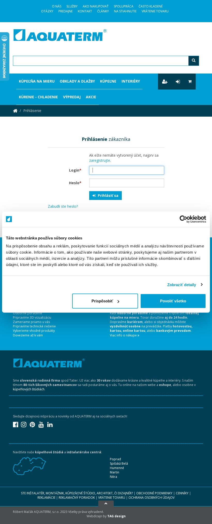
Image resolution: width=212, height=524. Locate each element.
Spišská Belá (119, 463)
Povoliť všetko (173, 301)
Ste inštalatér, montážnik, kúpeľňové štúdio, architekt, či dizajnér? (77, 493)
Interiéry (131, 81)
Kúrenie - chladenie (38, 96)
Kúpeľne (108, 81)
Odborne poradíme (27, 313)
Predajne (65, 11)
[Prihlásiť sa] (178, 82)
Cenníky (182, 493)
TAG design (116, 516)
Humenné (117, 468)
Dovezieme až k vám (28, 335)
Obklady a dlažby (77, 81)
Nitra (113, 476)
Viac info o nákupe (124, 335)
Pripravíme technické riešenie (34, 326)
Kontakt (85, 11)
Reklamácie (46, 497)
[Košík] (190, 82)
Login (75, 170)
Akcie (91, 96)
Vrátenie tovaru (155, 11)
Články (103, 11)
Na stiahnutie (125, 11)
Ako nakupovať (96, 6)
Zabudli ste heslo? (63, 206)
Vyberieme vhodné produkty (34, 330)
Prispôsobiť (102, 301)
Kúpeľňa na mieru (37, 81)
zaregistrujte (99, 160)
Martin (114, 472)
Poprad (115, 459)
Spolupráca (123, 6)
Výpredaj (72, 96)
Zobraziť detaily (181, 284)
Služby (72, 6)
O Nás (56, 6)
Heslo (75, 182)
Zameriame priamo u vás (31, 322)
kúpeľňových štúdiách (28, 389)
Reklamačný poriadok (77, 497)
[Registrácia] (165, 82)
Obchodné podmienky (154, 493)
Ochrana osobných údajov (151, 497)
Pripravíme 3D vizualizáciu (32, 317)
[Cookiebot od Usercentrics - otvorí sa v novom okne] (183, 219)
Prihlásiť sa (107, 195)
